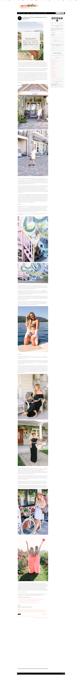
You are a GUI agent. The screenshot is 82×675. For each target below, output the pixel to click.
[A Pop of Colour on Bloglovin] (57, 53)
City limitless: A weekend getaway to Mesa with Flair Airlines (27, 601)
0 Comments (46, 614)
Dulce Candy (53, 64)
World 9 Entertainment (54, 76)
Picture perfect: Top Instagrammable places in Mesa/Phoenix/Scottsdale (29, 600)
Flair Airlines (37, 610)
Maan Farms (39, 356)
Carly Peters (53, 63)
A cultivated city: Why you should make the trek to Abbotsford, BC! (34, 18)
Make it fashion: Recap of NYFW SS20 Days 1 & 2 (41, 617)
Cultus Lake (25, 610)
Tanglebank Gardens (39, 290)
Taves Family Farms (34, 356)
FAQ (41, 13)
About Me (19, 13)
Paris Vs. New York (53, 71)
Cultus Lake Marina (35, 362)
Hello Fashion (53, 68)
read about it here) (29, 357)
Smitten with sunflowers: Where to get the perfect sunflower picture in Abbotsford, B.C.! (31, 599)
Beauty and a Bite (53, 60)
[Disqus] (33, 631)
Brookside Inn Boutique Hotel (38, 609)
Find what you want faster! (55, 83)
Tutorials (27, 13)
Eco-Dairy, (42, 356)
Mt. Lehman (45, 610)
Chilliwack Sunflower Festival (22, 357)
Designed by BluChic (63, 673)
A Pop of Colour (23, 673)
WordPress (32, 673)
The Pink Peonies (53, 75)
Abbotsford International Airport (24, 609)
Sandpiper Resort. (40, 468)
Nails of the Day (33, 13)
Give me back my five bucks (55, 67)
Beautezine (52, 59)
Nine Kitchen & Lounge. (42, 285)
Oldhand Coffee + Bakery (25, 207)
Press (24, 13)
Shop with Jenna (53, 72)
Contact (45, 13)
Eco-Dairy (34, 610)
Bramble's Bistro (31, 609)
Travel (38, 13)
